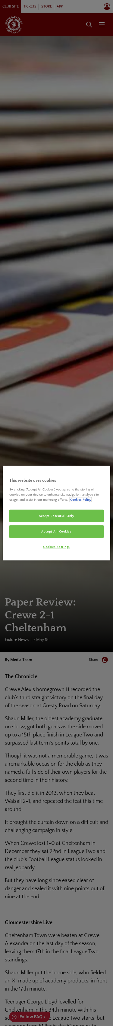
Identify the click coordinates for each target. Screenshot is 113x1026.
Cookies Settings (56, 546)
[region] (56, 513)
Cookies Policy (80, 499)
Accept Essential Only (56, 516)
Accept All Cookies (56, 531)
